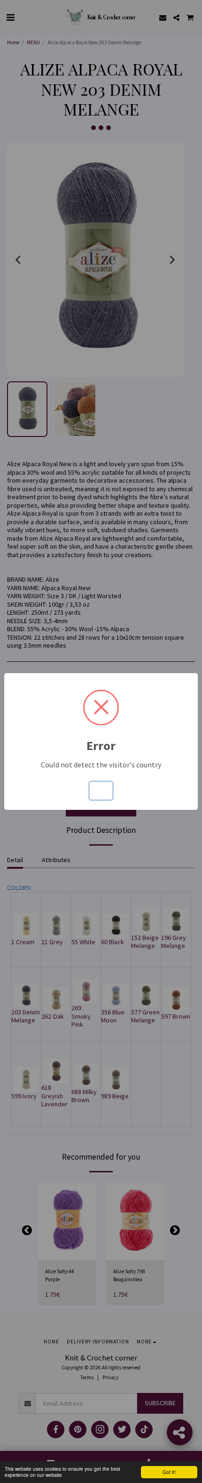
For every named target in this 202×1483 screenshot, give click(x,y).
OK (101, 790)
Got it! (169, 1471)
